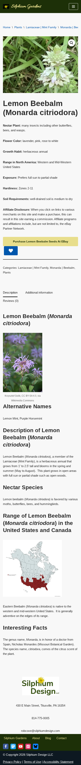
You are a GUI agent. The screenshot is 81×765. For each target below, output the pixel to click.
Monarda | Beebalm (62, 267)
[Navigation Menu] (73, 6)
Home (6, 27)
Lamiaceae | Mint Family (41, 27)
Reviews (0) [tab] (10, 300)
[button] (71, 42)
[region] (40, 731)
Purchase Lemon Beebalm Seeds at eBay (40, 241)
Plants (18, 27)
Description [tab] (10, 292)
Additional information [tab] (39, 292)
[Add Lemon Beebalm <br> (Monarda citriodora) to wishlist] (11, 250)
